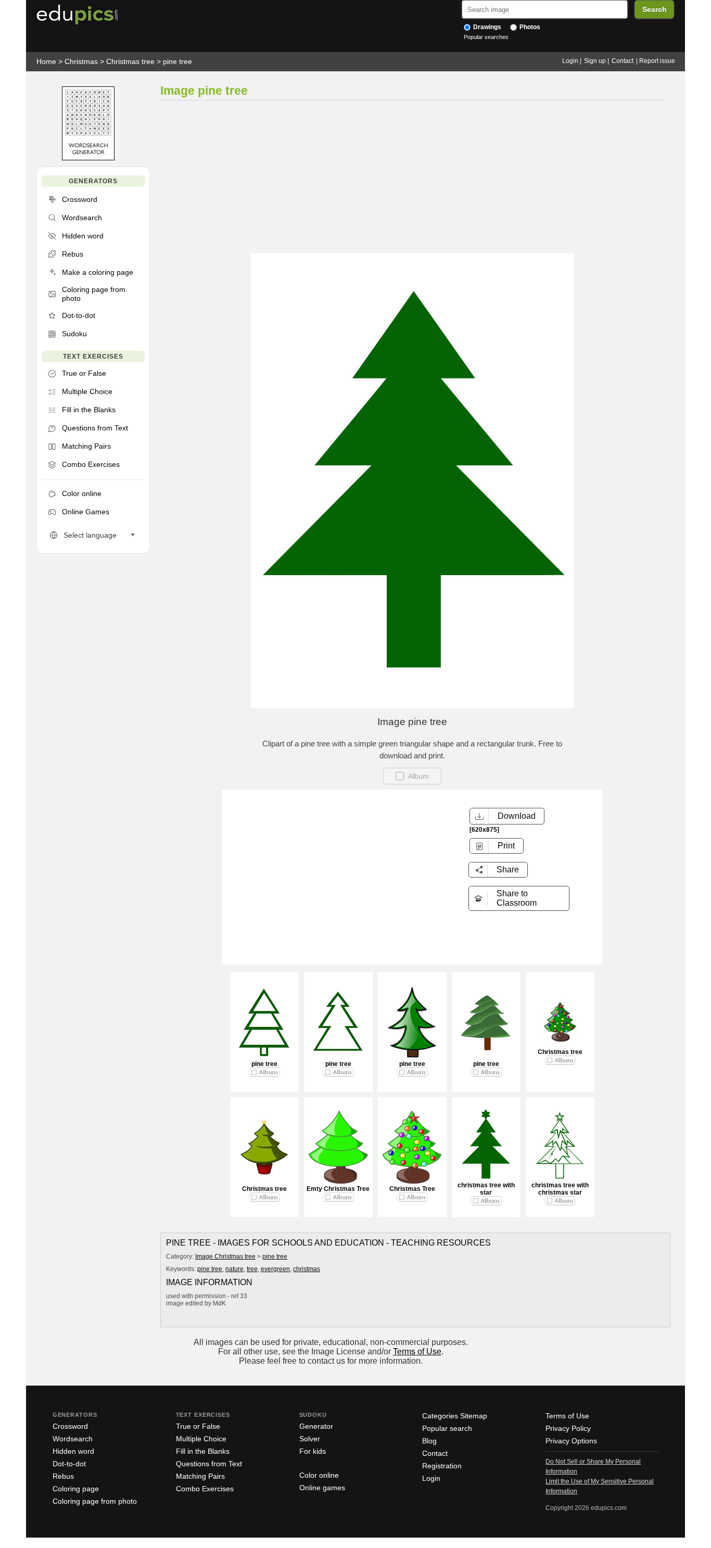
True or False (198, 1426)
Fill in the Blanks (203, 1451)
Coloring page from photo (95, 1501)
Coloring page (76, 1488)
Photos (529, 27)
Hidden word (73, 1451)
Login (570, 61)
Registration (442, 1466)
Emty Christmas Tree (338, 1188)
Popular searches (486, 37)
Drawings (486, 27)
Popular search (447, 1428)
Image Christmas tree (225, 1256)
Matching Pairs (200, 1476)
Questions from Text (209, 1464)
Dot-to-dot (69, 1464)
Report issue (657, 61)
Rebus (63, 1476)
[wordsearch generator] (88, 158)
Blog (429, 1441)
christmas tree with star (486, 1189)
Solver (309, 1439)
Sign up (595, 61)
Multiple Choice (201, 1439)
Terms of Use (417, 1351)
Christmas (81, 61)
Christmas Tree (412, 1188)
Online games (322, 1487)
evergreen (275, 1269)
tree (252, 1269)
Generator (316, 1426)
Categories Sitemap (454, 1416)
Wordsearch (73, 1439)
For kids (312, 1451)
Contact (622, 61)
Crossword (70, 1426)
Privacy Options (571, 1441)
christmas (306, 1269)
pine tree (177, 61)
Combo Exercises (205, 1488)
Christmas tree (130, 61)
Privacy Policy (568, 1428)
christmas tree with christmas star (560, 1189)
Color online (319, 1475)
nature (234, 1269)
